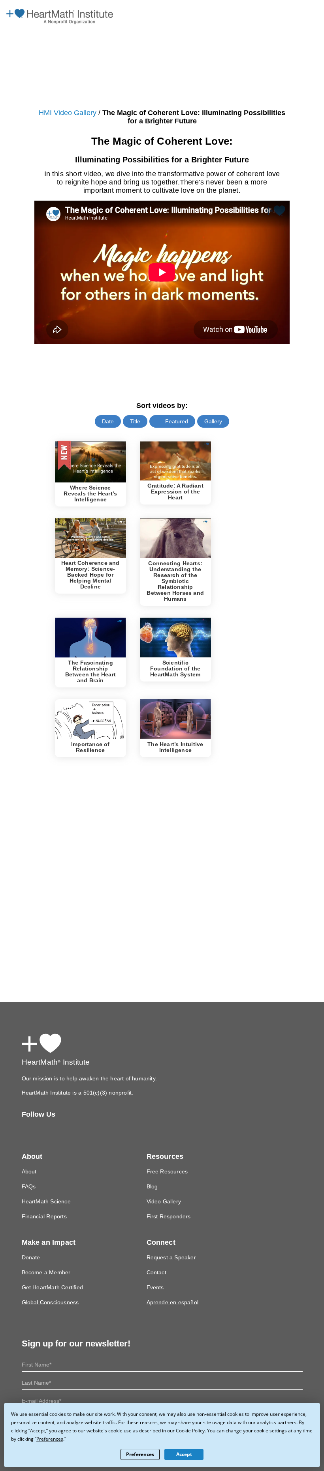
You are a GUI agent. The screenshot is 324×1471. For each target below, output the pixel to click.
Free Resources (166, 1161)
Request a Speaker (170, 1247)
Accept (184, 1454)
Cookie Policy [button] (166, 1430)
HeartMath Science (45, 1191)
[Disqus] (162, 862)
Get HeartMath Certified (51, 1277)
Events (155, 1277)
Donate (31, 1247)
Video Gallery (163, 1191)
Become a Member (45, 1262)
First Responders (168, 1206)
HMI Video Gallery (64, 113)
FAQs (28, 1176)
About (29, 1161)
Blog (152, 1176)
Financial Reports (43, 1206)
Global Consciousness (49, 1292)
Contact (156, 1262)
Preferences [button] (25, 1438)
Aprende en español (171, 1292)
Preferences (140, 1454)
